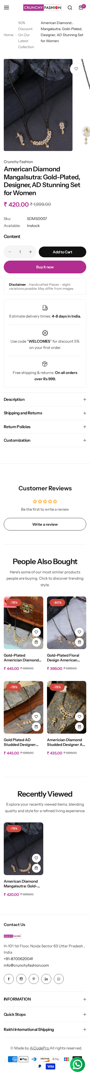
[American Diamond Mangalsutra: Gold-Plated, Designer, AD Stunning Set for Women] (23, 848)
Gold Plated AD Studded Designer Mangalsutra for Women (20, 742)
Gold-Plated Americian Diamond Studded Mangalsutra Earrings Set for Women (23, 658)
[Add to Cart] (36, 642)
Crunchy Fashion (18, 161)
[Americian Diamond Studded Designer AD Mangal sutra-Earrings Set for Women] (66, 707)
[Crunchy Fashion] (42, 7)
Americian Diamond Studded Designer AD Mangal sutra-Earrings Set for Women (66, 742)
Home (9, 35)
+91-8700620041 (18, 958)
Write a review (45, 524)
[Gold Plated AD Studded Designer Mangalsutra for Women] (23, 707)
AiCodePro (40, 1048)
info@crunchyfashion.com (26, 965)
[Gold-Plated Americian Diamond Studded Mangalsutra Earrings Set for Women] (23, 622)
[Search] (69, 7)
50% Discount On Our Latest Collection (26, 35)
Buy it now (45, 267)
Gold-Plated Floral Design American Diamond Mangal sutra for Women (66, 658)
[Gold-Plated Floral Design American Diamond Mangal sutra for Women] (66, 622)
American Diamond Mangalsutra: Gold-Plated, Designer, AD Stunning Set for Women (22, 884)
